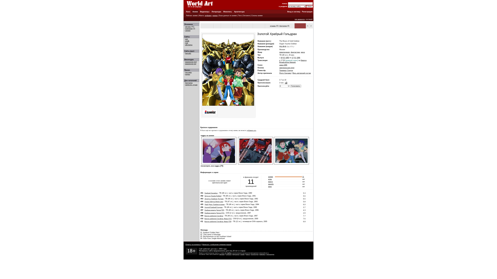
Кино (188, 12)
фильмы (221, 254)
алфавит (208, 16)
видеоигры (236, 254)
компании (189, 29)
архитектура (270, 254)
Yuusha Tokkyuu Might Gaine (213, 202)
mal (186, 43)
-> (311, 26)
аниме (270, 177)
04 (282, 58)
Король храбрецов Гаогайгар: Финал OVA (218, 219)
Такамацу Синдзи (286, 70)
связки (187, 31)
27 (293, 58)
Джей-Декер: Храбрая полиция (214, 204)
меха (303, 52)
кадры (187, 74)
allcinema (188, 45)
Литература (216, 12)
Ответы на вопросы (193, 245)
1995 (287, 58)
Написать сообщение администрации (216, 245)
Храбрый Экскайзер (211, 193)
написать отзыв (191, 85)
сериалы (228, 254)
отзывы (273, 26)
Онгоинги (246, 16)
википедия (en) (191, 62)
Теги (240, 16)
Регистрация (307, 12)
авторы (188, 27)
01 (295, 58)
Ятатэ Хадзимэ (285, 73)
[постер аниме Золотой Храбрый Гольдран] (228, 105)
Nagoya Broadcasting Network (292, 61)
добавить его (251, 130)
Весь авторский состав (302, 73)
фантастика (295, 52)
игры (270, 179)
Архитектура (239, 12)
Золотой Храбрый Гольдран (213, 207)
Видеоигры (204, 12)
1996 (298, 58)
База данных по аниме (228, 16)
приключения (284, 52)
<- (308, 26)
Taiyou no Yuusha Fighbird (212, 196)
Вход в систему (293, 12)
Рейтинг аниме (192, 16)
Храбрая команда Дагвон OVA (214, 213)
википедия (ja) (190, 64)
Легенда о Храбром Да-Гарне (214, 199)
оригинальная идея (286, 68)
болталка (188, 83)
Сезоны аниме (257, 16)
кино (270, 187)
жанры (215, 16)
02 (284, 58)
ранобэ (271, 184)
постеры (188, 72)
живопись (262, 254)
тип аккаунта (300, 19)
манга (270, 182)
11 (303, 177)
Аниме (195, 12)
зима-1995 (283, 65)
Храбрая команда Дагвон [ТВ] (214, 210)
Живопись (227, 12)
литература (254, 254)
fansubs (188, 53)
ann (186, 39)
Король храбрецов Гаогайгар (213, 216)
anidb (187, 41)
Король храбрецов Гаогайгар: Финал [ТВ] (217, 221)
